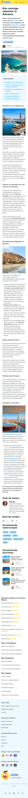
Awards (3, 740)
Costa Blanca (16, 25)
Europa (15, 535)
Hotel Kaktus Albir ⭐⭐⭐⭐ (10, 607)
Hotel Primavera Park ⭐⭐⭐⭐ (10, 618)
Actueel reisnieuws (6, 721)
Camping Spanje (6, 691)
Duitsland (24, 783)
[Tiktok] (5, 794)
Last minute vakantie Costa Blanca (11, 650)
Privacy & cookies (15, 783)
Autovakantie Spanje (7, 687)
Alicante (15, 20)
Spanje (5, 542)
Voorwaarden (5, 783)
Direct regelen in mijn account (10, 706)
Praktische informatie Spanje (10, 695)
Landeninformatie (6, 724)
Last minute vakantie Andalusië (10, 665)
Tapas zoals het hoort (12, 93)
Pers (2, 746)
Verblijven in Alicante (12, 98)
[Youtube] (23, 794)
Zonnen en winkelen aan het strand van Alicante (14, 86)
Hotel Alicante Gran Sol (12, 458)
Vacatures (4, 743)
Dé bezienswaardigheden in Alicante (14, 90)
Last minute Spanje (7, 684)
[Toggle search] (16, 2)
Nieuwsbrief (4, 727)
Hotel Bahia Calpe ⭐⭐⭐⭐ (9, 622)
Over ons (4, 736)
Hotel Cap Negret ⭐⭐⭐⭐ (9, 610)
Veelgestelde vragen (7, 709)
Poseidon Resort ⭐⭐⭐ (8, 625)
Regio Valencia (7, 539)
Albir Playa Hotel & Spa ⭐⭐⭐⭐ (11, 635)
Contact (3, 712)
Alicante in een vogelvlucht (14, 82)
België (14, 786)
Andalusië (13, 532)
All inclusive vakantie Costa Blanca (11, 653)
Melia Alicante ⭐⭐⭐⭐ (8, 638)
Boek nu (22, 2)
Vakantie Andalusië (7, 661)
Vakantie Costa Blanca (8, 646)
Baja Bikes (12, 383)
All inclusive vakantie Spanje (9, 680)
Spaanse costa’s (18, 539)
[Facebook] (14, 794)
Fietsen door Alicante (12, 96)
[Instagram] (10, 794)
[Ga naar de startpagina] (6, 2)
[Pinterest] (18, 794)
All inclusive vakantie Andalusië (10, 669)
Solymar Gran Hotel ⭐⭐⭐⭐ (10, 603)
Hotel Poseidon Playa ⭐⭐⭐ (10, 614)
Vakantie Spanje (6, 676)
